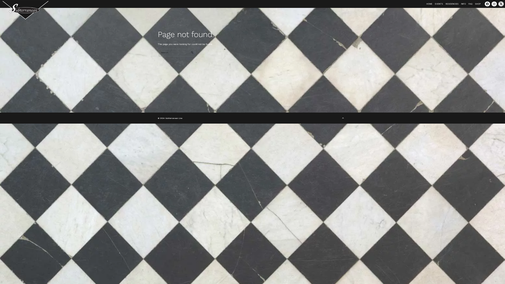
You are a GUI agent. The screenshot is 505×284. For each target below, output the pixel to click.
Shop (478, 4)
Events (439, 4)
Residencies (452, 4)
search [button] (192, 52)
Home (429, 4)
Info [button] (463, 4)
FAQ (471, 4)
